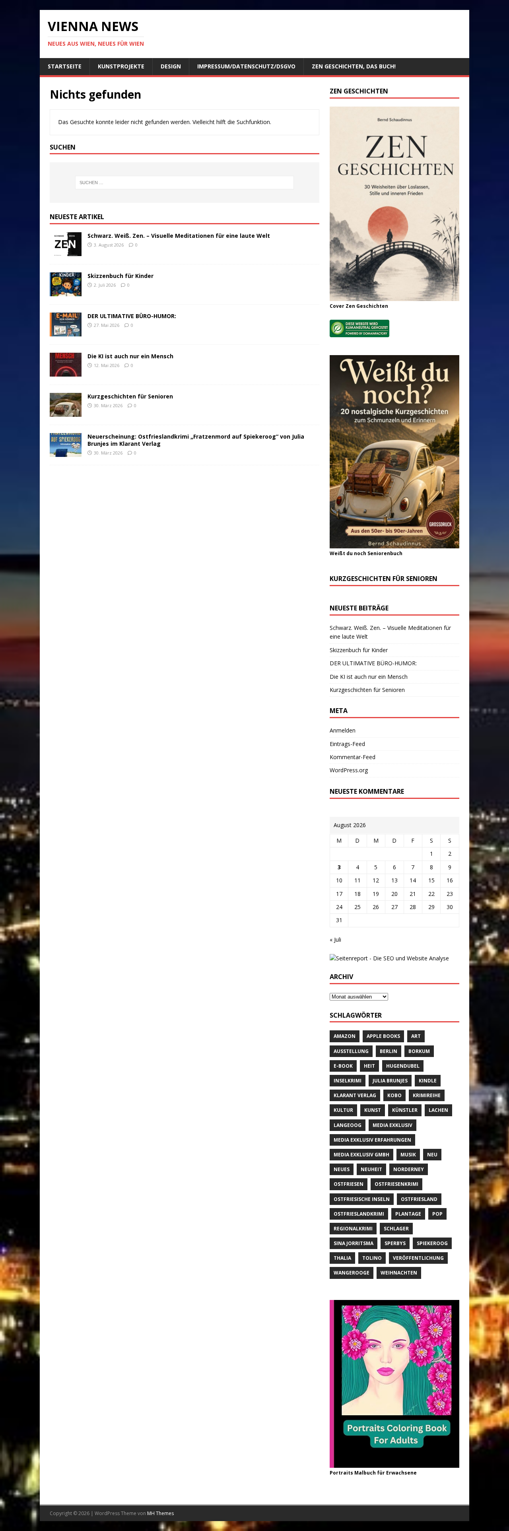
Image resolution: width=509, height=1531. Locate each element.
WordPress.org (349, 770)
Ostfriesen (348, 1184)
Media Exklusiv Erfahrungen (372, 1140)
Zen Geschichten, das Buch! (354, 66)
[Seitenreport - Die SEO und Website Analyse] (389, 958)
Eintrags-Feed (347, 744)
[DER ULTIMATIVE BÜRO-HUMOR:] (66, 332)
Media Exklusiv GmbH (361, 1154)
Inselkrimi (347, 1080)
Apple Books (383, 1036)
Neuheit (371, 1169)
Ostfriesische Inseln (362, 1199)
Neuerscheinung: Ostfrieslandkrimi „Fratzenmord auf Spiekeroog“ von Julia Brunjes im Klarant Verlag (195, 440)
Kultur (343, 1110)
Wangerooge (351, 1272)
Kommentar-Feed (352, 757)
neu (432, 1154)
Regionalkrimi (353, 1228)
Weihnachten (399, 1272)
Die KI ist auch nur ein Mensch (130, 356)
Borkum (419, 1051)
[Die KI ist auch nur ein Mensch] (66, 372)
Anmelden (343, 730)
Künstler (405, 1110)
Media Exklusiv (392, 1125)
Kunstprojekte (121, 66)
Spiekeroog (432, 1243)
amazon (345, 1036)
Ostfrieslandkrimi (359, 1213)
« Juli (335, 939)
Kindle (428, 1080)
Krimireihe (427, 1095)
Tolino (372, 1258)
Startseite (65, 66)
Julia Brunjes (390, 1080)
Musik (408, 1154)
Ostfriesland (419, 1199)
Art (416, 1036)
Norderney (408, 1169)
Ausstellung (351, 1051)
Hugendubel (403, 1066)
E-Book (343, 1066)
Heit (369, 1066)
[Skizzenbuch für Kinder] (66, 291)
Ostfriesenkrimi (396, 1184)
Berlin (388, 1051)
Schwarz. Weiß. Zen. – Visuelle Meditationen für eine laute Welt (178, 235)
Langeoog (347, 1125)
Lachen (438, 1110)
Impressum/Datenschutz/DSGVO (246, 66)
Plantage (408, 1213)
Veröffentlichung (418, 1258)
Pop (437, 1213)
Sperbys (395, 1243)
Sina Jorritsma (353, 1243)
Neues (342, 1169)
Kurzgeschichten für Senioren (130, 396)
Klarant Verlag (355, 1095)
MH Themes (160, 1513)
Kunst (372, 1110)
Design (171, 66)
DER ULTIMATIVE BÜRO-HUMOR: (131, 316)
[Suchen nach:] (184, 182)
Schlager (396, 1228)
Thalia (342, 1258)
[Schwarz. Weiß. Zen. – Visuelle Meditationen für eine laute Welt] (66, 251)
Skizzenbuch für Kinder (120, 276)
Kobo (394, 1095)
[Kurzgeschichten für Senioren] (66, 412)
